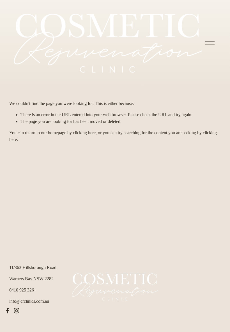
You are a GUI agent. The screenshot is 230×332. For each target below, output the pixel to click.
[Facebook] (7, 310)
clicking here (84, 132)
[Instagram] (16, 310)
